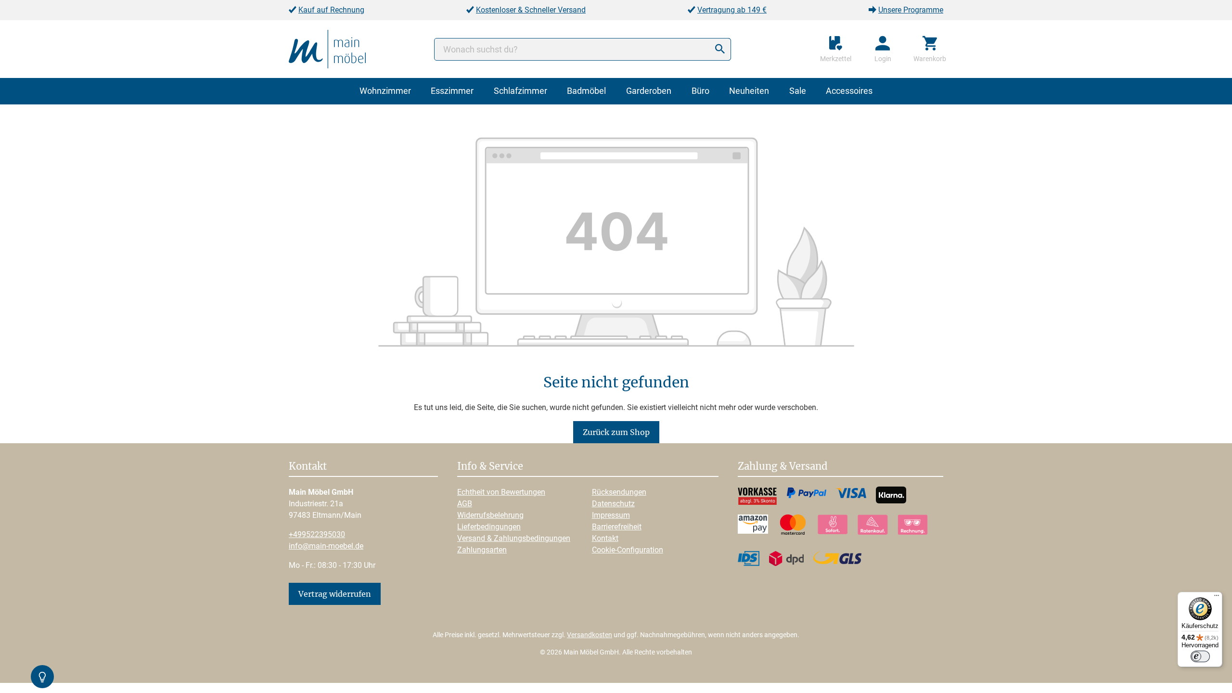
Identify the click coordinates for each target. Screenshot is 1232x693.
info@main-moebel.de (326, 546)
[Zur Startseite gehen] (327, 48)
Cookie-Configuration (627, 549)
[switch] (1200, 656)
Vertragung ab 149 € (732, 9)
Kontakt (605, 538)
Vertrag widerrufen (334, 594)
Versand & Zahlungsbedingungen (513, 538)
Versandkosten (589, 635)
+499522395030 (317, 534)
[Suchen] (720, 49)
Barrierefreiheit (617, 526)
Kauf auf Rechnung (331, 9)
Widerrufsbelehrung (490, 515)
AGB (464, 503)
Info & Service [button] (490, 467)
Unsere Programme (910, 9)
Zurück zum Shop (616, 432)
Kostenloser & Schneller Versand (531, 9)
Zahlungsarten (482, 549)
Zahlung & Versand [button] (782, 467)
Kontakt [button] (308, 467)
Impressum (611, 515)
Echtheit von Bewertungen (501, 492)
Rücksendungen (619, 492)
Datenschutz (613, 503)
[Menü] (1216, 597)
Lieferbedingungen (489, 526)
